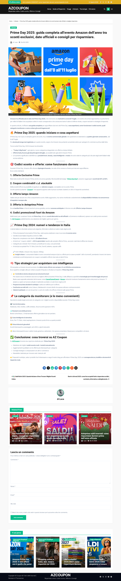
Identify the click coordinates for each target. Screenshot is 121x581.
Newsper (11, 578)
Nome (13, 486)
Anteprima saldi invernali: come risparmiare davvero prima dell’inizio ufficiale (95, 435)
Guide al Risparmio (59, 9)
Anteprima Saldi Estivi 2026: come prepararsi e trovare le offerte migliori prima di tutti (98, 564)
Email (13, 495)
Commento (14, 459)
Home (49, 9)
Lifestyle (75, 9)
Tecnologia (83, 9)
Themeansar (19, 578)
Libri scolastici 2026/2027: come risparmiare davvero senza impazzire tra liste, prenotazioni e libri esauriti (72, 565)
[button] (112, 9)
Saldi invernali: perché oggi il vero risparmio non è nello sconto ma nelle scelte (59, 435)
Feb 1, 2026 (24, 441)
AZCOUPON (18, 8)
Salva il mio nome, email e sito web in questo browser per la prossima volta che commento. (40, 512)
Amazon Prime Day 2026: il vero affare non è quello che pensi (22, 561)
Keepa (62, 279)
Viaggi (69, 9)
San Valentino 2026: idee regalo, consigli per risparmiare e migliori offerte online (25, 435)
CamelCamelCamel (52, 279)
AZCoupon (16, 341)
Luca (16, 42)
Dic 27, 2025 (93, 441)
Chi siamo (92, 9)
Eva (50, 441)
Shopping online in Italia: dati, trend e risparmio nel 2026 (46, 561)
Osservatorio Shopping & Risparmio (20, 540)
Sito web (13, 504)
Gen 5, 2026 (58, 441)
